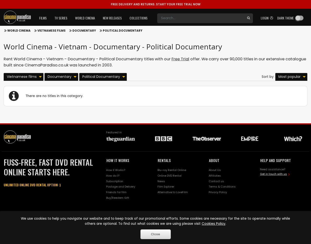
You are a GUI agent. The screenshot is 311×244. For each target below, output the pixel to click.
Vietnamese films (51, 31)
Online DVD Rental (169, 176)
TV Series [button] (60, 17)
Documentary (84, 31)
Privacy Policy (218, 192)
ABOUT (214, 160)
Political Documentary (122, 31)
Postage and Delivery (120, 187)
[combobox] (200, 18)
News (161, 181)
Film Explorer (165, 187)
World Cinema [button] (85, 17)
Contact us (216, 181)
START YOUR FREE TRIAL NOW (155, 4)
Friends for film (116, 192)
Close (155, 234)
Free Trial (180, 59)
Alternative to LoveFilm (172, 192)
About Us (215, 170)
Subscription (114, 181)
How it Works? (115, 170)
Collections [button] (138, 17)
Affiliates (215, 176)
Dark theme (285, 17)
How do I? (112, 176)
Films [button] (43, 17)
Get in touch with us (273, 174)
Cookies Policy (213, 223)
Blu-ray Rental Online (171, 170)
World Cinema (19, 31)
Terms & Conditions (222, 187)
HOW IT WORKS (117, 160)
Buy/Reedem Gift (117, 198)
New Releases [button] (112, 17)
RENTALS (164, 160)
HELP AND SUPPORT (275, 160)
